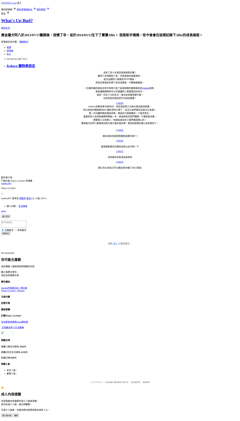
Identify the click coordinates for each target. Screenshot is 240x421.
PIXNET (99, 382)
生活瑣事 (22, 206)
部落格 (10, 51)
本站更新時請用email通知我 (14, 322)
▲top (3, 211)
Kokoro (145, 88)
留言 (29, 198)
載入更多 (5, 216)
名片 (9, 54)
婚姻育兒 (23, 42)
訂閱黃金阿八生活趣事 (13, 327)
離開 (16, 415)
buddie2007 (6, 183)
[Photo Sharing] (119, 103)
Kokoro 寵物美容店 (21, 66)
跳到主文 (5, 28)
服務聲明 (146, 382)
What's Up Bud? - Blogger (13, 290)
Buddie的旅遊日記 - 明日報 (14, 288)
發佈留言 (5, 233)
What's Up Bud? (17, 20)
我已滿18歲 (6, 415)
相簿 (9, 47)
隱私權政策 (135, 382)
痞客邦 (22, 198)
